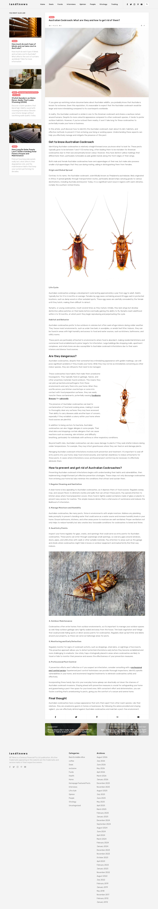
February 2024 (103, 843)
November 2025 (103, 787)
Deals (51, 4)
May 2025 (101, 802)
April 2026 (101, 772)
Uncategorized (75, 806)
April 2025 (101, 806)
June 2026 (101, 765)
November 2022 (103, 872)
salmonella (63, 398)
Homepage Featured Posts (28, 92)
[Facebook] (127, 4)
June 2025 (101, 798)
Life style (16, 95)
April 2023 (101, 861)
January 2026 (102, 780)
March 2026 (101, 776)
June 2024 (101, 832)
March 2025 (101, 809)
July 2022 (101, 880)
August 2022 (102, 876)
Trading (114, 4)
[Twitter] (131, 4)
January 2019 (102, 887)
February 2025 (103, 813)
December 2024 (103, 820)
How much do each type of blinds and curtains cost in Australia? (24, 46)
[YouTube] (142, 4)
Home (42, 4)
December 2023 (103, 850)
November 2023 (103, 854)
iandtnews (18, 4)
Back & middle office (77, 757)
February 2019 (102, 884)
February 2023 (103, 865)
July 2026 (101, 761)
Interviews (71, 4)
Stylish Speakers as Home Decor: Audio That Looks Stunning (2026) (24, 100)
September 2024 (104, 824)
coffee (71, 761)
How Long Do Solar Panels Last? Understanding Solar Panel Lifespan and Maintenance (24, 152)
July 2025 (101, 794)
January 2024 (102, 846)
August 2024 (102, 828)
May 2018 (100, 891)
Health (71, 776)
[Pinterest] (138, 4)
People (93, 4)
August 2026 (102, 757)
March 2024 (101, 839)
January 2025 (102, 817)
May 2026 (101, 768)
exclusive (72, 768)
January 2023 (102, 869)
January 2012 (102, 902)
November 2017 (103, 895)
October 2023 (102, 858)
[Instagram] (134, 4)
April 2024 (101, 835)
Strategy (103, 4)
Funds (60, 4)
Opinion (83, 4)
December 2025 (103, 783)
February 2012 (102, 898)
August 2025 (102, 791)
